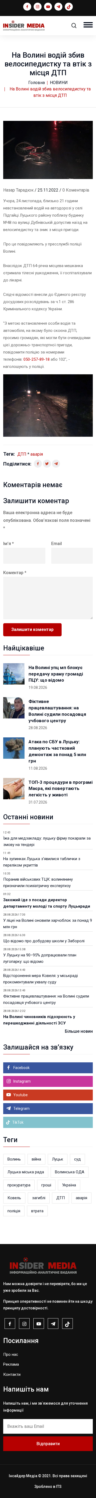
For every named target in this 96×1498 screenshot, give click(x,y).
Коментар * (14, 572)
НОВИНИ (59, 82)
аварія (36, 454)
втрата (37, 1211)
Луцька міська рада (25, 1172)
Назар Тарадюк (18, 190)
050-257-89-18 (36, 359)
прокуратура (18, 1185)
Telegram (21, 1108)
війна (36, 1159)
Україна (69, 1185)
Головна (36, 82)
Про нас (10, 1354)
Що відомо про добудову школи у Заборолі (44, 941)
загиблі (38, 1197)
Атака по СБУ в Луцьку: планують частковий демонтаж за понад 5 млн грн (57, 751)
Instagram (22, 1081)
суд (77, 1159)
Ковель (14, 1197)
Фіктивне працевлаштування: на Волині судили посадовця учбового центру (57, 711)
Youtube (20, 1095)
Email (56, 543)
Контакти (12, 1374)
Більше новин (79, 1031)
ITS (59, 1486)
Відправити (48, 1443)
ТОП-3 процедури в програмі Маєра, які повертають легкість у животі (61, 789)
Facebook (21, 1068)
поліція (13, 1211)
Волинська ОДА (69, 1172)
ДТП (21, 454)
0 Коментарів (75, 190)
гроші (46, 1185)
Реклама (11, 1364)
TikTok (17, 1122)
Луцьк (57, 1159)
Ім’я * (8, 543)
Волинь (14, 1159)
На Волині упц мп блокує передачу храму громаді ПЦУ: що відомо (56, 674)
